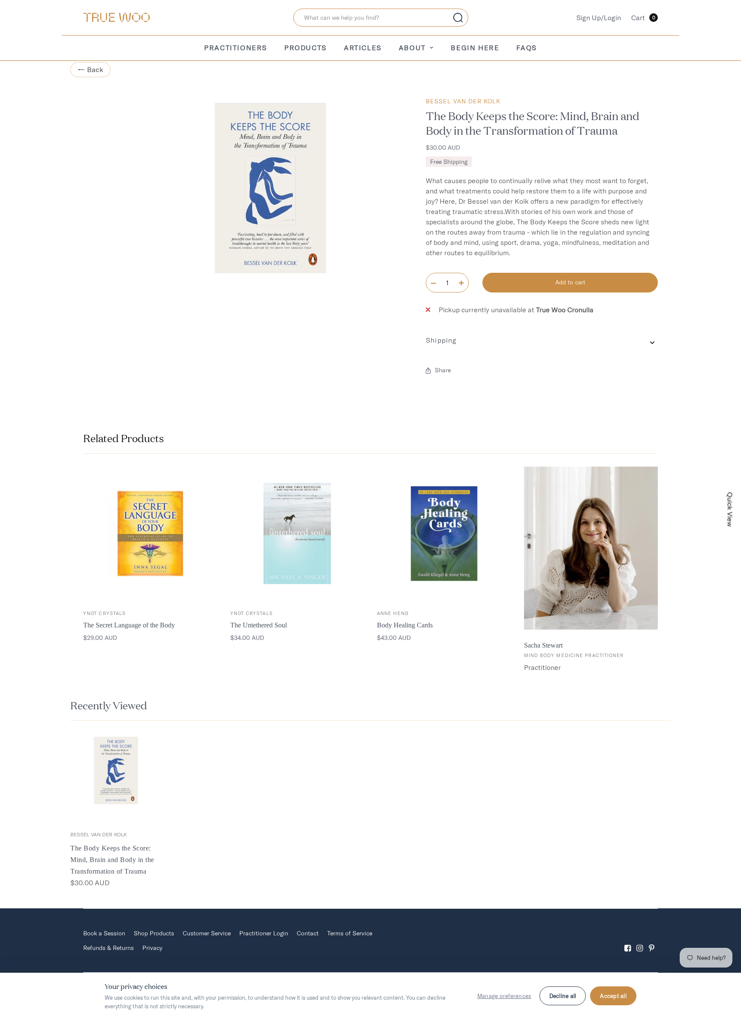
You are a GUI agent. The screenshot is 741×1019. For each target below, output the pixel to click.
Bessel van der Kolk (463, 101)
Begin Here (475, 47)
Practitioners (235, 47)
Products (305, 47)
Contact (308, 933)
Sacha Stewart (543, 645)
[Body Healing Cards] (444, 534)
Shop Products (154, 933)
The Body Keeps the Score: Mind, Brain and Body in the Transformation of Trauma (112, 859)
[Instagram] (640, 940)
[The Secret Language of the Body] (150, 534)
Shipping (441, 340)
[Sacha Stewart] (591, 548)
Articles (363, 47)
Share (443, 370)
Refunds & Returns (108, 948)
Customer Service (207, 933)
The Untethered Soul (258, 625)
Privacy (152, 948)
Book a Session (104, 933)
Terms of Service (349, 933)
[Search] (458, 17)
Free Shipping (448, 162)
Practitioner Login (263, 933)
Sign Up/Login (598, 17)
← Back (90, 69)
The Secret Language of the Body (129, 625)
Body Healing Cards (405, 625)
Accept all (613, 995)
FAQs (526, 47)
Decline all (562, 995)
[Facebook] (628, 940)
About (412, 47)
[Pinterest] (652, 940)
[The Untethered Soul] (297, 534)
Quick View (730, 509)
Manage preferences (504, 995)
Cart (643, 17)
